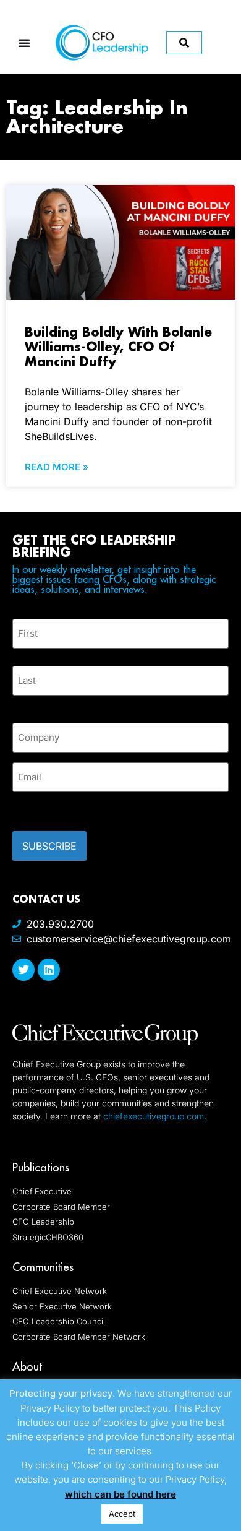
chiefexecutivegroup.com (153, 1116)
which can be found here (120, 1494)
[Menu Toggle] (24, 43)
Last (21, 702)
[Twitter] (23, 970)
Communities (43, 1267)
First (22, 655)
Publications (40, 1167)
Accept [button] (122, 1514)
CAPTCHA (37, 808)
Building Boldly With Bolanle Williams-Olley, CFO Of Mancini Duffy (118, 346)
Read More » (56, 467)
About (27, 1367)
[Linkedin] (49, 970)
